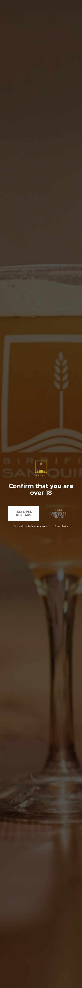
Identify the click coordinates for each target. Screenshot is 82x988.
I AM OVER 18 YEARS (23, 513)
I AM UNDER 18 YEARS (58, 513)
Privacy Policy (61, 526)
